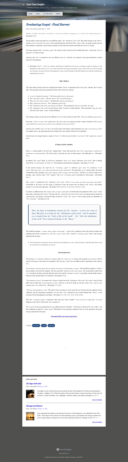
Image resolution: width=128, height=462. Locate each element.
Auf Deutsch (47, 14)
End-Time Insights (35, 4)
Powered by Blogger (65, 449)
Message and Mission (34, 406)
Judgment (51, 325)
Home (30, 14)
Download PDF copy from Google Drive (64, 316)
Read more (97, 400)
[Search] (104, 5)
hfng (68, 453)
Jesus (38, 14)
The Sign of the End (33, 384)
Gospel (44, 325)
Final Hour (36, 325)
